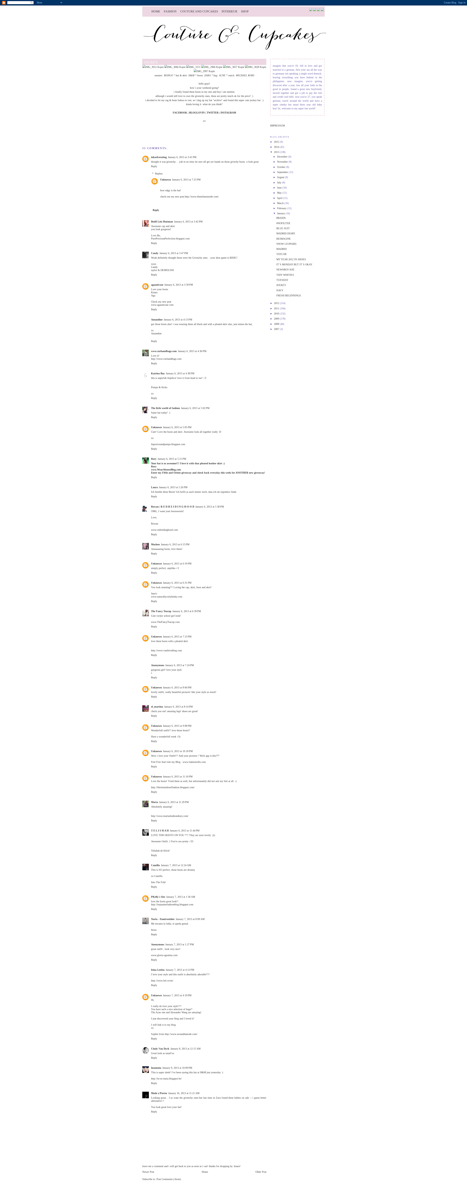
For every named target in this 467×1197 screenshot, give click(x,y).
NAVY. (280, 290)
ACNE (222, 75)
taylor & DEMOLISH (162, 270)
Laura (154, 487)
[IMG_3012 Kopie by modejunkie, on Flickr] (153, 67)
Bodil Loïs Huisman (162, 221)
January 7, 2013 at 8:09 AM (190, 919)
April (280, 198)
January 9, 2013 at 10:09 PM (177, 1067)
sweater (158, 75)
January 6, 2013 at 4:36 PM (192, 351)
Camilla (155, 865)
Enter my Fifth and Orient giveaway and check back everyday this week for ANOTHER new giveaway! (208, 472)
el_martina (157, 706)
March (280, 203)
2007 (277, 329)
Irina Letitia (158, 969)
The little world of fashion (165, 408)
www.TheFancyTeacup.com (165, 621)
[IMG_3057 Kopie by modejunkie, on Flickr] (233, 67)
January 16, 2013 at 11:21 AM (183, 1093)
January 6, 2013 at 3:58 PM (178, 284)
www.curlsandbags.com (164, 351)
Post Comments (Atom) (169, 1179)
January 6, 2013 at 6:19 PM (177, 563)
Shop (245, 11)
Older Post (260, 1171)
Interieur (229, 11)
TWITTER (213, 112)
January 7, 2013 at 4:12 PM (180, 969)
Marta (154, 802)
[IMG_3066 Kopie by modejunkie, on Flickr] (175, 67)
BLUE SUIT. (283, 228)
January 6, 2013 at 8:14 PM (178, 706)
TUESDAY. (282, 279)
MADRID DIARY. (286, 233)
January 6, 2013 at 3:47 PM (173, 253)
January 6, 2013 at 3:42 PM (188, 221)
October (281, 167)
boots (200, 75)
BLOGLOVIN (197, 112)
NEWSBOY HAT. (285, 269)
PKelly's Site (158, 896)
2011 (277, 308)
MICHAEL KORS (245, 75)
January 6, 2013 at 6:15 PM (175, 544)
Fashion (170, 11)
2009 (277, 318)
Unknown (165, 179)
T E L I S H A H (160, 830)
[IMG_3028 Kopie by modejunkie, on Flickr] (255, 67)
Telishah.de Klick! (160, 850)
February (282, 208)
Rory (154, 458)
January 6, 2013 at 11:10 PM (177, 776)
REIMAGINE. (284, 238)
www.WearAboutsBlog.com (166, 469)
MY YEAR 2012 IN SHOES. (291, 259)
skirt (184, 75)
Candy (154, 253)
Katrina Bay (158, 373)
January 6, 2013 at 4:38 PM (180, 373)
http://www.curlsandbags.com (166, 358)
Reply (154, 166)
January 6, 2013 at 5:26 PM (173, 487)
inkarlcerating (159, 157)
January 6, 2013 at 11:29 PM (174, 802)
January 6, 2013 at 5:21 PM (172, 458)
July (279, 182)
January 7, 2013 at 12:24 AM (176, 865)
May (279, 192)
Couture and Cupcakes (199, 11)
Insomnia (156, 1067)
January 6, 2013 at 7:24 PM (179, 665)
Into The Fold (158, 882)
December (282, 156)
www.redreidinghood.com (164, 529)
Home (155, 11)
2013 (277, 152)
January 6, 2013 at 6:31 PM (177, 582)
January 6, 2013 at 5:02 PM (195, 408)
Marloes (155, 544)
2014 (277, 146)
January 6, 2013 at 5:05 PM (177, 427)
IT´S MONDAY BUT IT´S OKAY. (294, 264)
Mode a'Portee (159, 1093)
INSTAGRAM (228, 112)
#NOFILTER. (283, 223)
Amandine (157, 319)
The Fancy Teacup (161, 611)
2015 (277, 141)
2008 (277, 323)
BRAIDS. (281, 217)
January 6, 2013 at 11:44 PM (184, 830)
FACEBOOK (180, 112)
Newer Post (148, 1171)
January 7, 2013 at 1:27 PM (179, 944)
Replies (159, 173)
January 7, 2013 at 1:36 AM (180, 896)
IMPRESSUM (277, 125)
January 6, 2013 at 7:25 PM (186, 179)
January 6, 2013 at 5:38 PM (209, 506)
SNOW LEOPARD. (286, 243)
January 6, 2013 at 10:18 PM (178, 751)
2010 (277, 313)
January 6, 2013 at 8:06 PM (177, 687)
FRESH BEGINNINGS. (289, 295)
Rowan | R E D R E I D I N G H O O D (172, 506)
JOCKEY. (281, 285)
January (281, 213)
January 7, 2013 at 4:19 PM (177, 995)
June (279, 187)
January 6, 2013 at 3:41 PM (182, 157)
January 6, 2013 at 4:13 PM (178, 319)
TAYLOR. (281, 254)
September (283, 172)
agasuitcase (157, 284)
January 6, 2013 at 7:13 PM (177, 636)
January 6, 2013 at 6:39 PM (186, 611)
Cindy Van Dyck (160, 1048)
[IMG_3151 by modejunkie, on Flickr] (193, 67)
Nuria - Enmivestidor (163, 919)
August (281, 177)
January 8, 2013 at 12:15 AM (185, 1048)
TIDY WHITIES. (285, 274)
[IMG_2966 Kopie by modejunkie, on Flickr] (211, 67)
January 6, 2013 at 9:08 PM (177, 725)
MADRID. (281, 248)
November (283, 161)
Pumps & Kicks (159, 387)
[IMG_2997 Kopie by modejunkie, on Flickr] (204, 71)
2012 (277, 303)
